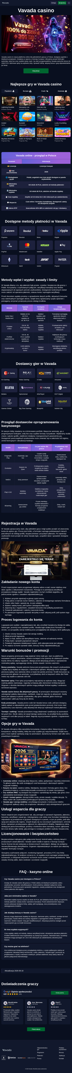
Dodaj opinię (60, 993)
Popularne (8, 91)
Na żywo (26, 91)
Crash (43, 91)
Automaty (61, 91)
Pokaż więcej (36, 1029)
